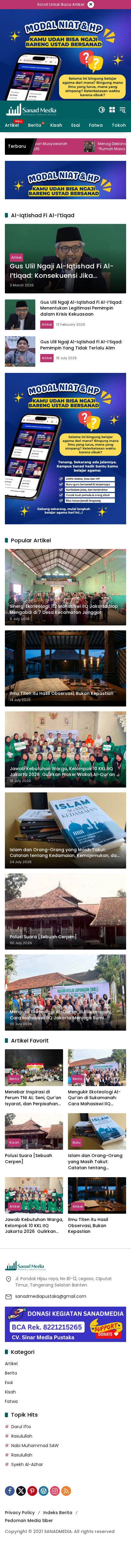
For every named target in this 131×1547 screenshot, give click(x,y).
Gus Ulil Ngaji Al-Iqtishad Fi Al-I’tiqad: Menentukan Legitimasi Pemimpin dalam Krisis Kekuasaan (81, 308)
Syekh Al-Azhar (27, 1464)
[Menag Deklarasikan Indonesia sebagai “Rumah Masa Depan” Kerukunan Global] (42, 146)
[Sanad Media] (31, 109)
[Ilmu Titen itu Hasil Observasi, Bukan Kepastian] (97, 1195)
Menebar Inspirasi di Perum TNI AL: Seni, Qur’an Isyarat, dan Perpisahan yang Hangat (33, 1098)
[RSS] (66, 1491)
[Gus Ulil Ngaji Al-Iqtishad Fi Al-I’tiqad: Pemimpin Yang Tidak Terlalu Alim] (20, 351)
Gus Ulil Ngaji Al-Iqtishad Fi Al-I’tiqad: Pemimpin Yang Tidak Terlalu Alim (81, 345)
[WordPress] (43, 1491)
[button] (101, 109)
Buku (76, 1142)
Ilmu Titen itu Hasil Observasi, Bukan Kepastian (88, 1225)
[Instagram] (55, 1491)
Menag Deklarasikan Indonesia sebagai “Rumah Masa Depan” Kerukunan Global (88, 146)
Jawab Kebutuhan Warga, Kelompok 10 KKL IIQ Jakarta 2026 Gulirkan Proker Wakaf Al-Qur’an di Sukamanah (34, 1226)
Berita (14, 1078)
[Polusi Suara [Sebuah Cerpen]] (34, 1131)
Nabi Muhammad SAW (35, 1446)
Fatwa (11, 1401)
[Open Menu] (112, 109)
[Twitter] (21, 1491)
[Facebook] (10, 1491)
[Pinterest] (32, 1491)
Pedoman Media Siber (29, 1520)
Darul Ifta (21, 1427)
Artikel (16, 257)
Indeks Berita (57, 1513)
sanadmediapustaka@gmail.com (50, 1296)
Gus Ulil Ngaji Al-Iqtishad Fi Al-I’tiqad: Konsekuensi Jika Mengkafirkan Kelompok (62, 271)
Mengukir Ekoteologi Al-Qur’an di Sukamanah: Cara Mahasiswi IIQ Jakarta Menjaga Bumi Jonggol (94, 1098)
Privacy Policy (20, 1513)
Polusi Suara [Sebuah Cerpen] (28, 1159)
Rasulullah (21, 1436)
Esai (9, 1382)
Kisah (14, 1142)
